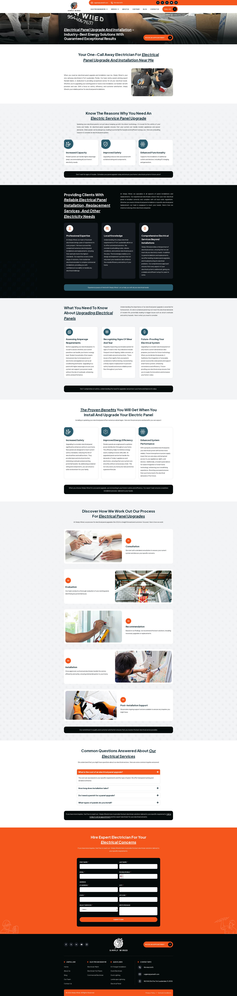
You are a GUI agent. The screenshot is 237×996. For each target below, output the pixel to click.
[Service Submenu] (118, 9)
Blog (145, 9)
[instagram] (176, 2)
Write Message (124, 905)
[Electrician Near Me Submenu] (107, 9)
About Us (125, 9)
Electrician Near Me (98, 9)
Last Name (123, 862)
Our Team (136, 9)
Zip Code (122, 895)
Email (82, 872)
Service (114, 9)
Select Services (85, 905)
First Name (83, 862)
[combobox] (121, 876)
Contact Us (154, 9)
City (120, 885)
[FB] (158, 2)
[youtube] (171, 2)
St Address (84, 885)
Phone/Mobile (124, 872)
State (82, 895)
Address (83, 882)
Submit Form (118, 919)
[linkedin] (167, 2)
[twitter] (162, 2)
